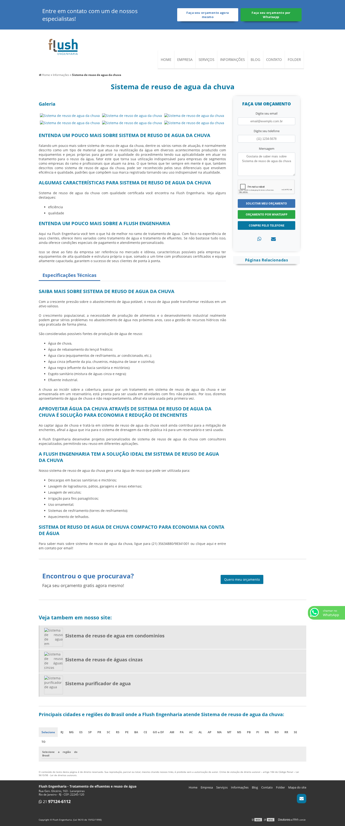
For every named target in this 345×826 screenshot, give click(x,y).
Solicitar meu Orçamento (266, 203)
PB (249, 732)
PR (99, 732)
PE (127, 732)
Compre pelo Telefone (266, 225)
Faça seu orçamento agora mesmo (207, 15)
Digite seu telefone (267, 131)
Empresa (185, 59)
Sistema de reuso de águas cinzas (104, 659)
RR (286, 732)
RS (117, 732)
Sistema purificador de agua (98, 683)
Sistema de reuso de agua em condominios (115, 636)
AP (209, 732)
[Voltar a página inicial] (63, 47)
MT (229, 732)
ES (81, 732)
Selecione (48, 732)
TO (44, 742)
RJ (62, 732)
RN (267, 732)
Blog (255, 59)
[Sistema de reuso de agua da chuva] (70, 115)
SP (90, 732)
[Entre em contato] (273, 239)
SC (108, 732)
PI (257, 732)
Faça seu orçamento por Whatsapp (271, 15)
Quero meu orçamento (242, 579)
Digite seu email (266, 113)
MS (239, 732)
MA (219, 732)
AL (200, 732)
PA (182, 732)
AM (172, 732)
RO (277, 732)
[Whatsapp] (259, 239)
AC (191, 732)
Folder (294, 59)
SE (295, 732)
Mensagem (266, 148)
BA (136, 732)
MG (71, 732)
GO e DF (158, 732)
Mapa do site (297, 787)
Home (166, 59)
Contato (274, 59)
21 (56, 801)
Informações (232, 59)
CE (145, 732)
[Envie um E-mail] (301, 798)
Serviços (206, 59)
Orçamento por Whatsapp (267, 214)
